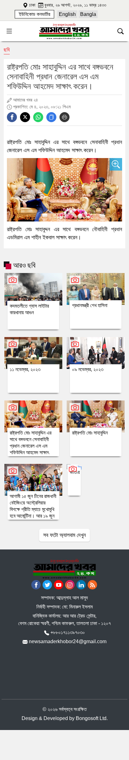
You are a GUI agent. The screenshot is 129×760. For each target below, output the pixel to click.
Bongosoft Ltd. (92, 718)
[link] (34, 14)
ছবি (7, 50)
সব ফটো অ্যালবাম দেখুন (64, 535)
